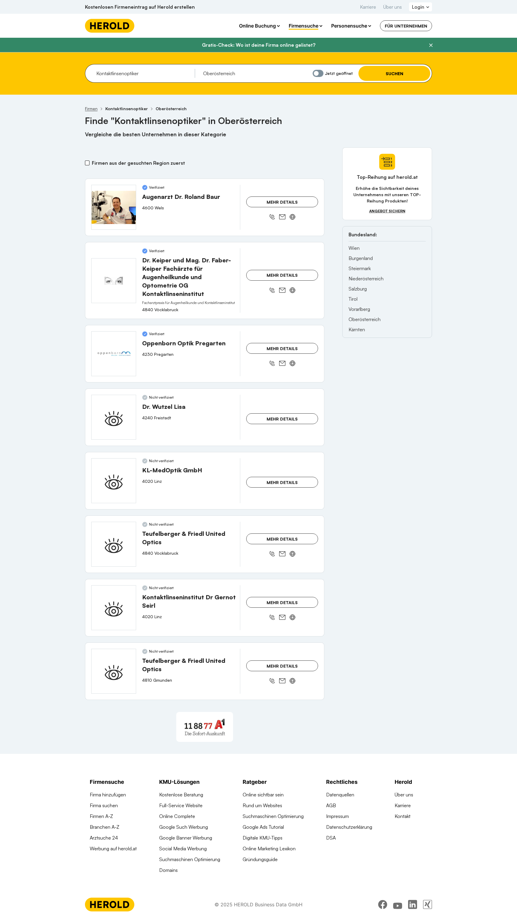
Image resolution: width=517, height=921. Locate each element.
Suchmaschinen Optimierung (189, 859)
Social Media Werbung (183, 849)
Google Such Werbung (183, 827)
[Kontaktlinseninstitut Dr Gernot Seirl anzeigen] (113, 607)
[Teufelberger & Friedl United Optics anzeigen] (113, 544)
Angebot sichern (387, 211)
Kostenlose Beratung (181, 795)
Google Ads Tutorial (263, 827)
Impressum (337, 816)
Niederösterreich (366, 279)
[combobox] (143, 73)
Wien (354, 248)
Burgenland (361, 258)
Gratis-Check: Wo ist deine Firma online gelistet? (258, 45)
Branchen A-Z (104, 827)
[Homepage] (109, 26)
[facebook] (382, 904)
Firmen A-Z (101, 816)
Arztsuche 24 (104, 838)
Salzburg (358, 289)
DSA (331, 838)
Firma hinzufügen (108, 795)
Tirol (353, 299)
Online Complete (177, 816)
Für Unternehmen (406, 25)
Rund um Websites (262, 805)
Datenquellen (340, 795)
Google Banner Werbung (185, 838)
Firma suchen (104, 805)
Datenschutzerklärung (349, 827)
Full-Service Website (181, 805)
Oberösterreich (365, 319)
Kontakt (402, 816)
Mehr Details (282, 202)
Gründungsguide (260, 859)
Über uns (392, 7)
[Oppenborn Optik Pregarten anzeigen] (113, 353)
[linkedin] (412, 904)
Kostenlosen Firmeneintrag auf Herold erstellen (140, 7)
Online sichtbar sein (263, 795)
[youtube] (397, 904)
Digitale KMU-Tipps (262, 838)
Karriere (368, 7)
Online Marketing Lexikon (269, 849)
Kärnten (357, 329)
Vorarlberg (359, 309)
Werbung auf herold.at (113, 849)
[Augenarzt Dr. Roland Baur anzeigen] (113, 207)
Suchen (394, 73)
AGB (331, 805)
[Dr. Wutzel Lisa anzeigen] (113, 417)
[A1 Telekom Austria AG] (204, 727)
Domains (168, 870)
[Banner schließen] (430, 45)
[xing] (427, 904)
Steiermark (360, 268)
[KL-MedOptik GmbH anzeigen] (113, 480)
